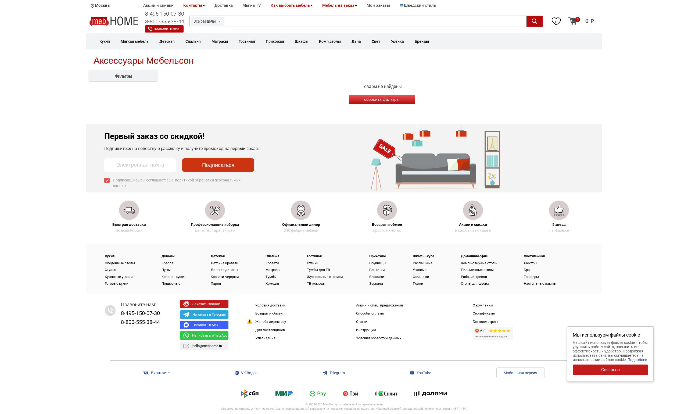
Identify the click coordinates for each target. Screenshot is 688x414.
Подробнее (637, 360)
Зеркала (376, 283)
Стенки (312, 263)
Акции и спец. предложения (379, 305)
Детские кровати (224, 263)
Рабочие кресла (474, 277)
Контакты (192, 5)
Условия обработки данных (378, 338)
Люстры (530, 263)
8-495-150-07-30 (164, 13)
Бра (527, 270)
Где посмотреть (485, 322)
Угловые (420, 270)
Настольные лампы (540, 283)
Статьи (361, 322)
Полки (418, 283)
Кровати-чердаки (225, 277)
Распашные (422, 263)
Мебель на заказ (338, 5)
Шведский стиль (419, 5)
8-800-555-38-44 (164, 21)
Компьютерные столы (479, 263)
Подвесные (171, 283)
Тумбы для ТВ (318, 270)
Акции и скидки (158, 5)
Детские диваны (224, 270)
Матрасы (273, 270)
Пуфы (166, 270)
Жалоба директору (270, 322)
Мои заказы (378, 5)
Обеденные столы (120, 263)
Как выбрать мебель (290, 5)
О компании (483, 305)
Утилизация (265, 338)
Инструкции (366, 330)
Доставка (223, 5)
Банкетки (377, 270)
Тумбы (271, 277)
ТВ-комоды (316, 283)
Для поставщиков (270, 330)
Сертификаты (484, 313)
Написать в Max (205, 325)
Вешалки (376, 277)
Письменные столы (477, 270)
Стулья (110, 270)
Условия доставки (270, 305)
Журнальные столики (325, 277)
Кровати (272, 263)
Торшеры (531, 277)
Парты (216, 283)
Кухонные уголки (119, 277)
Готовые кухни (116, 283)
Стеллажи (421, 277)
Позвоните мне (166, 29)
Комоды (272, 283)
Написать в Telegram (209, 314)
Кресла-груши (173, 277)
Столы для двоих (475, 283)
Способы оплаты (370, 313)
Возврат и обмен (269, 313)
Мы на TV (251, 5)
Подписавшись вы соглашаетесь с (177, 183)
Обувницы (377, 263)
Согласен (610, 369)
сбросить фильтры (382, 99)
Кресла (167, 263)
